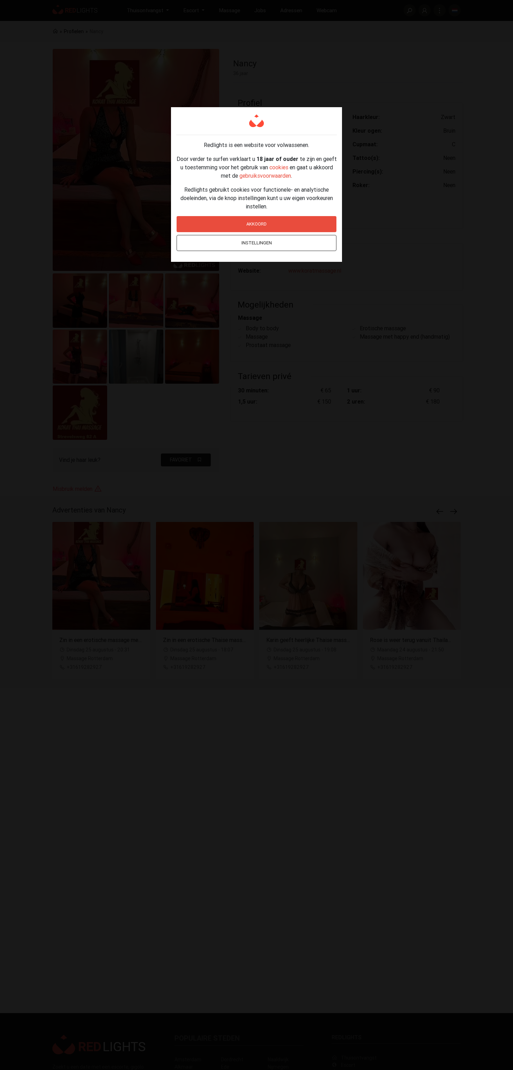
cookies (278, 167)
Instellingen (256, 243)
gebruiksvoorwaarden (265, 175)
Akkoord (256, 224)
